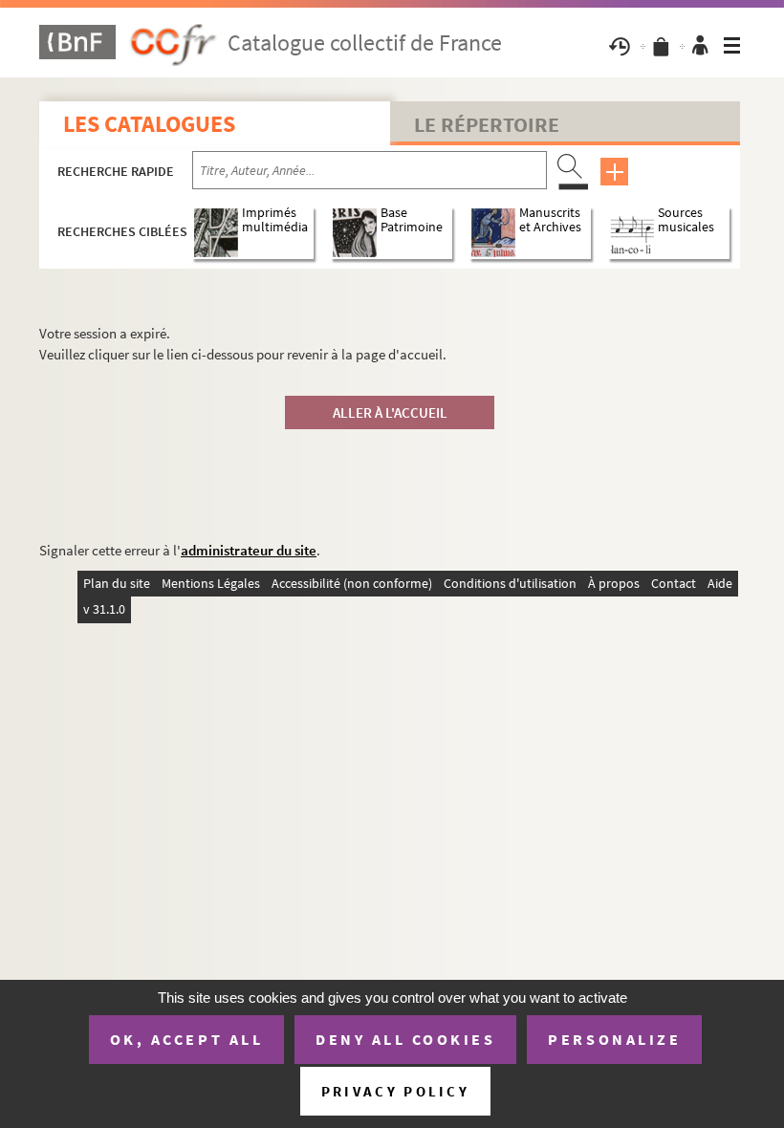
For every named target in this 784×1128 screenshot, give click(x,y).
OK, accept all (186, 1039)
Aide (720, 583)
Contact (673, 583)
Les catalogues (149, 124)
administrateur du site (248, 550)
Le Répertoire (486, 124)
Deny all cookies (405, 1039)
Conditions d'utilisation (510, 583)
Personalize (614, 1039)
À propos (614, 583)
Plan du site (116, 583)
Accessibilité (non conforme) (352, 583)
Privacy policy (395, 1091)
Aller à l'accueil (390, 412)
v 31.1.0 (104, 609)
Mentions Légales (211, 583)
